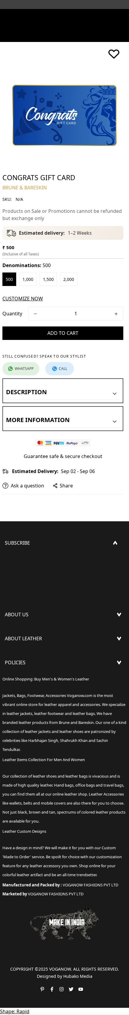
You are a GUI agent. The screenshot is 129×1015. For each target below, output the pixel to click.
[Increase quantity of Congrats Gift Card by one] (116, 314)
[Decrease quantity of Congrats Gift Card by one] (35, 314)
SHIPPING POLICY (25, 678)
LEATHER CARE (21, 654)
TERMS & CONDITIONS (30, 698)
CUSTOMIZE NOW (22, 298)
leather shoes (45, 776)
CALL (63, 368)
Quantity (12, 313)
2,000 (68, 279)
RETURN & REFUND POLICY (35, 688)
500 (9, 279)
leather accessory (45, 865)
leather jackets (38, 731)
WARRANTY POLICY (26, 707)
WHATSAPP (24, 368)
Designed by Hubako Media (64, 976)
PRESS (12, 630)
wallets (15, 803)
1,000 (27, 279)
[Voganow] (64, 16)
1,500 (48, 279)
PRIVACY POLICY (23, 717)
